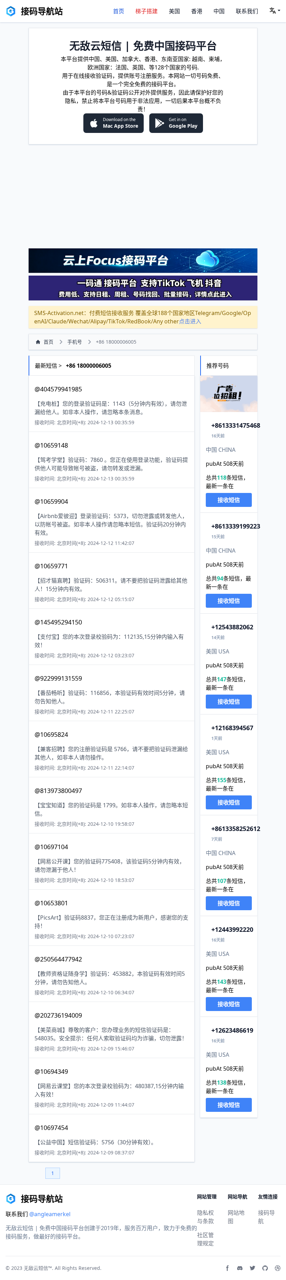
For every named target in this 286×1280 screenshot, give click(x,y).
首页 (118, 11)
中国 (219, 11)
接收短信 (229, 500)
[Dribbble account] (277, 1268)
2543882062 (232, 627)
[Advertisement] (143, 196)
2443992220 (232, 929)
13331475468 (235, 425)
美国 (174, 11)
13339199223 (235, 526)
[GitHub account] (265, 1268)
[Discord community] (240, 1268)
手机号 (74, 341)
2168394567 (232, 728)
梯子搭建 (146, 11)
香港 (196, 11)
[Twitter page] (252, 1268)
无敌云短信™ (38, 1268)
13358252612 (235, 828)
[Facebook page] (227, 1268)
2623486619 (232, 1030)
